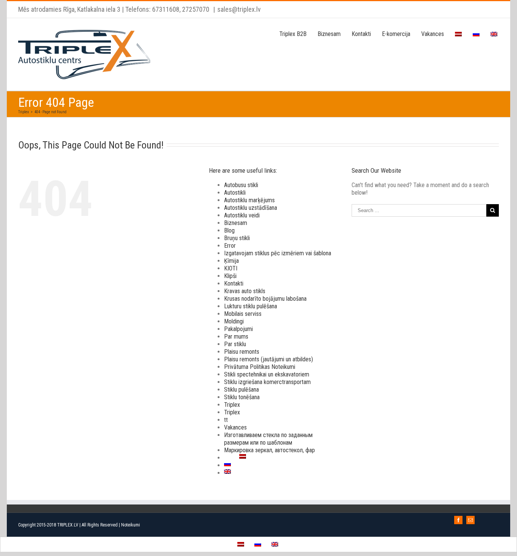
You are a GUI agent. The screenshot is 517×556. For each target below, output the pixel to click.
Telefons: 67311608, (153, 9)
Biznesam (235, 222)
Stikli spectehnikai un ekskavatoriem (266, 374)
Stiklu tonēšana (242, 397)
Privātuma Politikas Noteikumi (259, 366)
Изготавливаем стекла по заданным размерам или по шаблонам (268, 438)
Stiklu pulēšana (241, 389)
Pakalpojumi (238, 329)
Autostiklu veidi (242, 215)
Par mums (236, 336)
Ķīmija (231, 260)
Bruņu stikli (237, 238)
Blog (229, 230)
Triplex (232, 404)
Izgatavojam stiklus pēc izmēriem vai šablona (277, 253)
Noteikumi (130, 525)
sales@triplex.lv (239, 9)
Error (230, 245)
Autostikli (235, 192)
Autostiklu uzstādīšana (250, 207)
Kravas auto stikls (244, 291)
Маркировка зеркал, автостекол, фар (269, 450)
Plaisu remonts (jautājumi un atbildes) (268, 359)
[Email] (470, 520)
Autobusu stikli (241, 185)
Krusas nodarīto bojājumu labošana (265, 298)
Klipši (230, 276)
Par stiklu (235, 344)
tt (226, 419)
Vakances (235, 427)
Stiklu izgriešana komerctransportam (267, 382)
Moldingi (234, 321)
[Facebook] (458, 520)
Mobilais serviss (243, 313)
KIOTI (230, 268)
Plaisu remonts (241, 351)
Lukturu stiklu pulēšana (250, 306)
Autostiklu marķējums (249, 200)
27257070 (195, 9)
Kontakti (233, 283)
